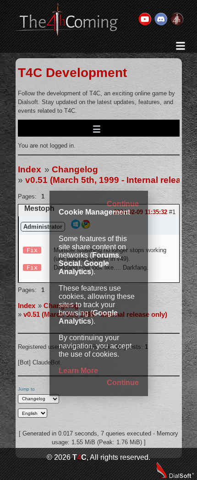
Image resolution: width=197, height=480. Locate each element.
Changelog (75, 169)
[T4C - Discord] (160, 20)
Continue (123, 204)
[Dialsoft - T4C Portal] (176, 20)
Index (29, 169)
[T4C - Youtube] (144, 20)
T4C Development (72, 73)
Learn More (78, 371)
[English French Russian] (33, 413)
